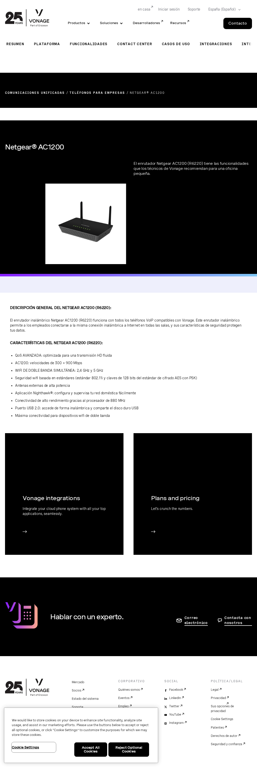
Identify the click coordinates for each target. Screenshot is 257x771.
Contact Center (134, 44)
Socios (76, 690)
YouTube (175, 714)
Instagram (176, 723)
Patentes (217, 727)
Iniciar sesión (168, 9)
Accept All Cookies (91, 749)
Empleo (123, 706)
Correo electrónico (196, 620)
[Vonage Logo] (27, 18)
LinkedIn (175, 698)
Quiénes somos (129, 689)
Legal (215, 689)
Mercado (78, 682)
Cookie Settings (222, 719)
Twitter (174, 706)
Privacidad (218, 698)
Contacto (237, 23)
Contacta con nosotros (237, 620)
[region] (81, 735)
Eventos (124, 698)
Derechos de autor (224, 736)
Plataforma (47, 44)
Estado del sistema (85, 699)
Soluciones (109, 23)
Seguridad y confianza (226, 744)
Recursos (178, 23)
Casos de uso (176, 44)
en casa (144, 9)
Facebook (176, 689)
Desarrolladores (146, 23)
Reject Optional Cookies (128, 749)
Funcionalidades (88, 44)
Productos (76, 23)
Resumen (15, 44)
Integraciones (216, 44)
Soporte (194, 9)
